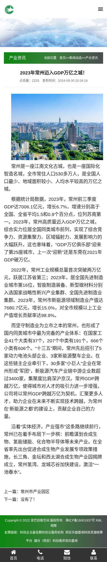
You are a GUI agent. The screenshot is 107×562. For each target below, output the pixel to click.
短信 (67, 558)
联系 (93, 558)
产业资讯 (91, 58)
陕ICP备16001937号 (80, 520)
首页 (62, 58)
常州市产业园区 (35, 491)
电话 (40, 558)
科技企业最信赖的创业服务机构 (42, 532)
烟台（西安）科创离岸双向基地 (56, 541)
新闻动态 (75, 58)
